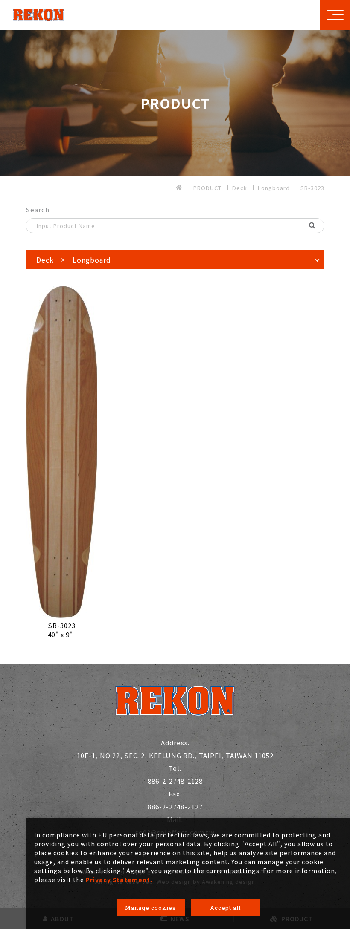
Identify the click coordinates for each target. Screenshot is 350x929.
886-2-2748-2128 (175, 774)
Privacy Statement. (119, 879)
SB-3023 (312, 188)
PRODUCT (207, 188)
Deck (239, 188)
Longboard (274, 188)
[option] (175, 103)
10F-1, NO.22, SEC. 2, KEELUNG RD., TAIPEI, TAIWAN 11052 (175, 749)
